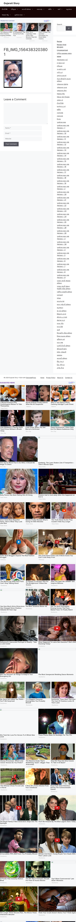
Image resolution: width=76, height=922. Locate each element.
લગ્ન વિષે (60, 327)
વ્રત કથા (60, 342)
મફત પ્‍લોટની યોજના (64, 304)
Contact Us (68, 378)
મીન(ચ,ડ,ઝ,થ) (62, 317)
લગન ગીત (60, 323)
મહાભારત (69, 9)
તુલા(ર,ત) (60, 100)
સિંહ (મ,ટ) (60, 361)
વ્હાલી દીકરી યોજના (63, 346)
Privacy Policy (50, 378)
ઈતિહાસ (13, 9)
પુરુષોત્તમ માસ (19, 15)
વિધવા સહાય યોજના (63, 336)
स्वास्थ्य (59, 57)
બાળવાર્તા (60, 295)
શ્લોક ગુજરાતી (61, 352)
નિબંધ (59, 119)
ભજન (59, 298)
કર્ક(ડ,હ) (60, 72)
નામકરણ (39, 9)
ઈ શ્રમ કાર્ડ (61, 63)
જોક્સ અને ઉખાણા (63, 97)
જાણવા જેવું (5, 15)
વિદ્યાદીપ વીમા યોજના (64, 333)
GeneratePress (31, 378)
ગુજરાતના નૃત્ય (62, 87)
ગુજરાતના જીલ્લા (62, 84)
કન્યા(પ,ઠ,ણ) (61, 69)
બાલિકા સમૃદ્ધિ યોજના (64, 292)
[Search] (69, 28)
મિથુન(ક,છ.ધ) (61, 314)
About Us (60, 378)
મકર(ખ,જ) (60, 301)
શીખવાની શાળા (62, 349)
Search (59, 24)
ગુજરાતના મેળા (61, 91)
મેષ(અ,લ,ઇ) (61, 320)
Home (42, 378)
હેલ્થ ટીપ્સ (60, 368)
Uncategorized (62, 50)
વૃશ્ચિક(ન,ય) (61, 339)
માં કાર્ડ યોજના (61, 311)
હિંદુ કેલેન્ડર (61, 365)
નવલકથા (60, 113)
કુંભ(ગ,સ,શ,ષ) (61, 76)
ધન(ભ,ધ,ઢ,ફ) (61, 106)
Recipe (59, 41)
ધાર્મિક (50, 9)
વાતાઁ (59, 9)
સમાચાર (59, 355)
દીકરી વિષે (4, 9)
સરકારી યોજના (26, 9)
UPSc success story (64, 53)
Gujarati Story (12, 3)
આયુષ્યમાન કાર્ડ (62, 60)
